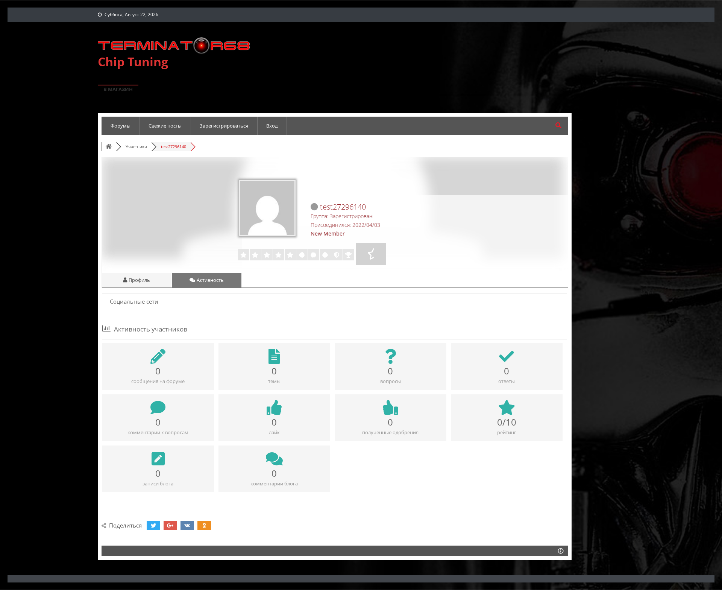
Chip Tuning (133, 61)
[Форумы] (109, 146)
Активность (210, 280)
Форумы (120, 125)
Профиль (138, 280)
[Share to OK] (204, 525)
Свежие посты (165, 125)
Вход (272, 125)
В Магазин (118, 89)
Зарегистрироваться (224, 125)
